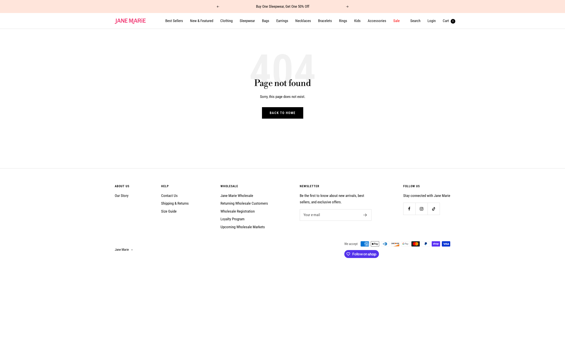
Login (432, 21)
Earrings (282, 21)
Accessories (377, 21)
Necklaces (303, 21)
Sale (396, 21)
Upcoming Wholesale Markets (242, 227)
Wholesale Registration (237, 211)
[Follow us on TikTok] (434, 209)
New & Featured (201, 21)
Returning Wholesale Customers (244, 203)
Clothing (226, 21)
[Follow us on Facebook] (409, 209)
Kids (357, 21)
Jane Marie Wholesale (236, 195)
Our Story (121, 195)
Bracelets (325, 21)
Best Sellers (174, 21)
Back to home (283, 113)
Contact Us (169, 195)
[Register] (365, 215)
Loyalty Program (232, 219)
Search (415, 21)
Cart (448, 21)
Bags (265, 21)
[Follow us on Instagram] (421, 209)
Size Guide (169, 211)
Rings (343, 21)
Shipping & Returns (175, 203)
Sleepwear (247, 21)
